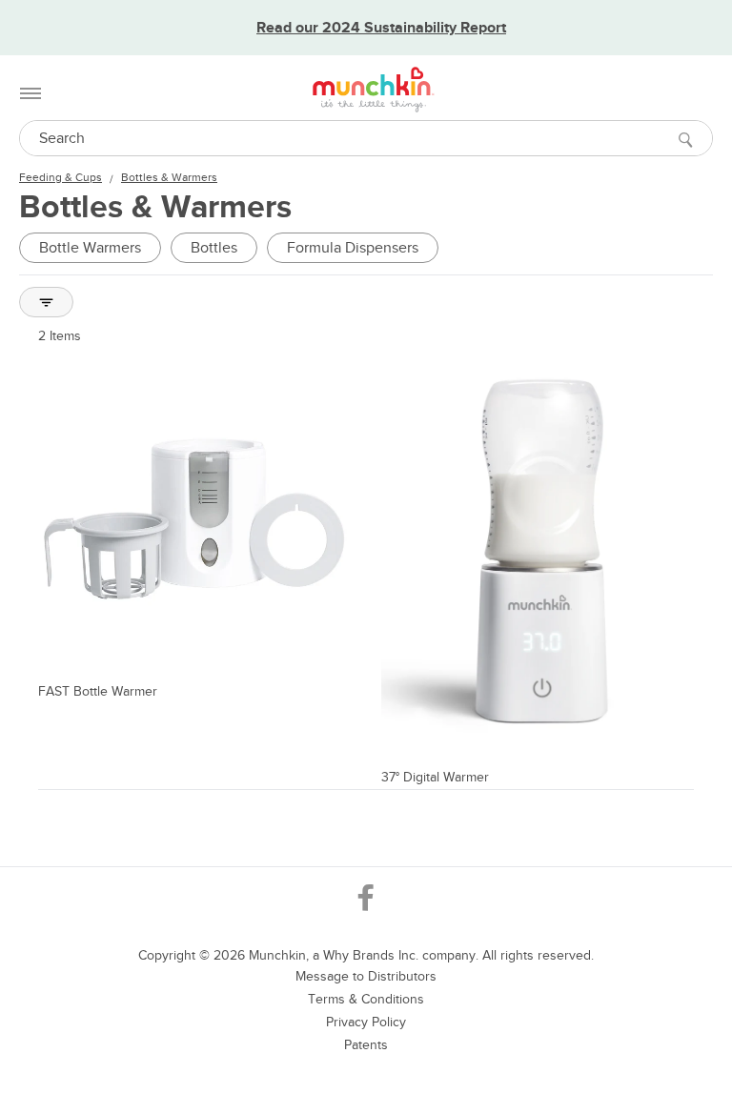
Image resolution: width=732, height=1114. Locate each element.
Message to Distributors (366, 976)
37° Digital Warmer (435, 777)
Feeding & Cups (60, 177)
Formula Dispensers (352, 247)
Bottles (214, 247)
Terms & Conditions (366, 999)
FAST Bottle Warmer (97, 691)
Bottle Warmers (90, 247)
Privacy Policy (366, 1022)
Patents (366, 1045)
